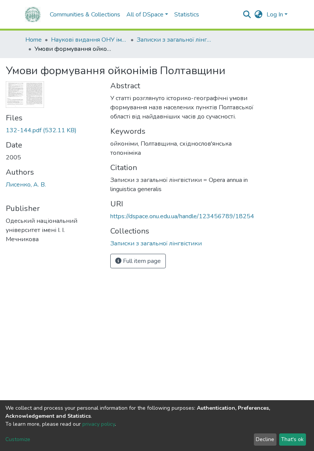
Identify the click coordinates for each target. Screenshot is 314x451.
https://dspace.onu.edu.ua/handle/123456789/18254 (182, 216)
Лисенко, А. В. (26, 184)
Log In (275, 14)
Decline (265, 439)
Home (33, 40)
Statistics (186, 14)
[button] (258, 14)
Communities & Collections (85, 14)
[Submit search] (247, 14)
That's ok (292, 439)
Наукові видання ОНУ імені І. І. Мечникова (89, 40)
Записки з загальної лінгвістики (175, 40)
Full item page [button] (141, 261)
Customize (17, 439)
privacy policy (98, 424)
